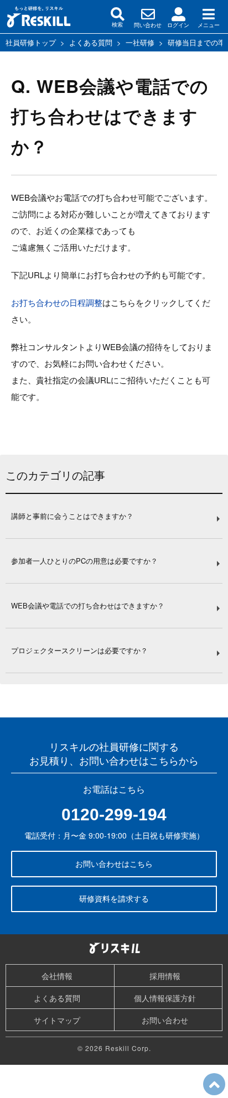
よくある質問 (57, 997)
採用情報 (164, 975)
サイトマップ (57, 1020)
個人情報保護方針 (165, 997)
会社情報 (57, 975)
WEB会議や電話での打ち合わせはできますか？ (87, 605)
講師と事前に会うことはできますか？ (72, 516)
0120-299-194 (114, 814)
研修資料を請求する (114, 898)
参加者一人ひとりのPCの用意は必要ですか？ (84, 560)
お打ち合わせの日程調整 (56, 302)
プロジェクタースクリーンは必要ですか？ (79, 650)
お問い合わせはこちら (114, 863)
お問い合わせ (165, 1020)
